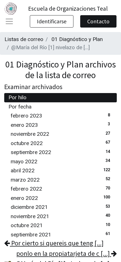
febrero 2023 (60, 115)
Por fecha (20, 106)
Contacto (98, 21)
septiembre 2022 (60, 152)
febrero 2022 (60, 189)
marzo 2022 (60, 180)
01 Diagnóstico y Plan (77, 39)
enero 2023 (60, 125)
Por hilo (17, 97)
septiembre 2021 (60, 234)
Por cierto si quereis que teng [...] (57, 243)
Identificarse (51, 21)
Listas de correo (24, 39)
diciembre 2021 (60, 207)
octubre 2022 (60, 143)
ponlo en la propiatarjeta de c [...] (63, 254)
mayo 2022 (60, 161)
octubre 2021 (60, 225)
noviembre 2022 (60, 134)
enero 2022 (60, 198)
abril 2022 (60, 170)
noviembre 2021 (60, 216)
